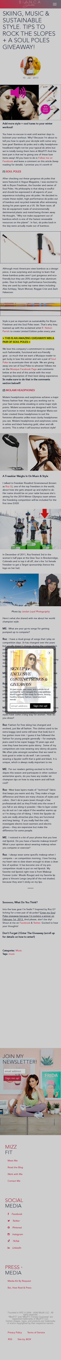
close (49, 653)
